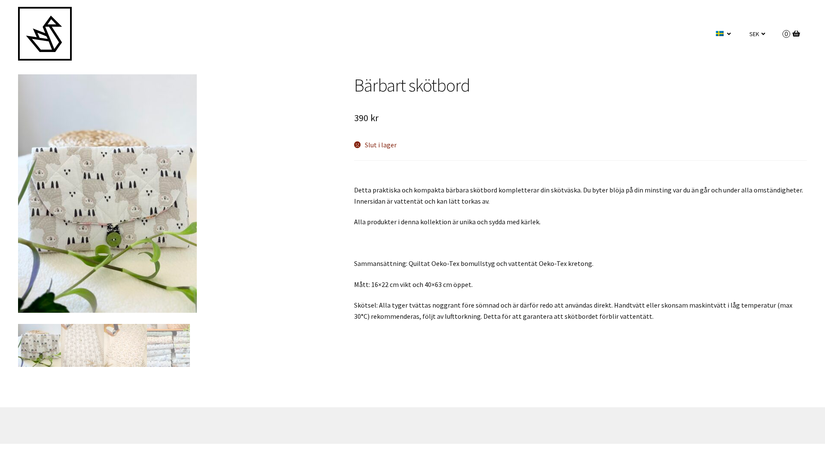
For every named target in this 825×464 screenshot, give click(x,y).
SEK (754, 34)
